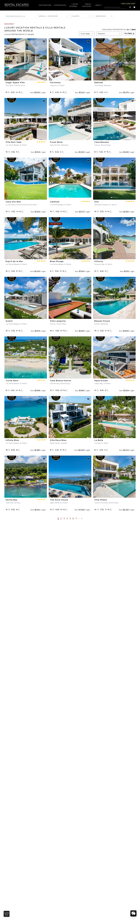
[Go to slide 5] (28, 78)
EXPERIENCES (60, 5)
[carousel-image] (25, 59)
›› (81, 518)
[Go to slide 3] (25, 78)
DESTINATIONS (45, 5)
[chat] (133, 913)
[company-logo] (17, 5)
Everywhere (9, 24)
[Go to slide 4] (27, 78)
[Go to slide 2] (24, 78)
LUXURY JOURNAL (73, 5)
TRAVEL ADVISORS (86, 5)
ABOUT (98, 5)
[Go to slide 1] (22, 78)
